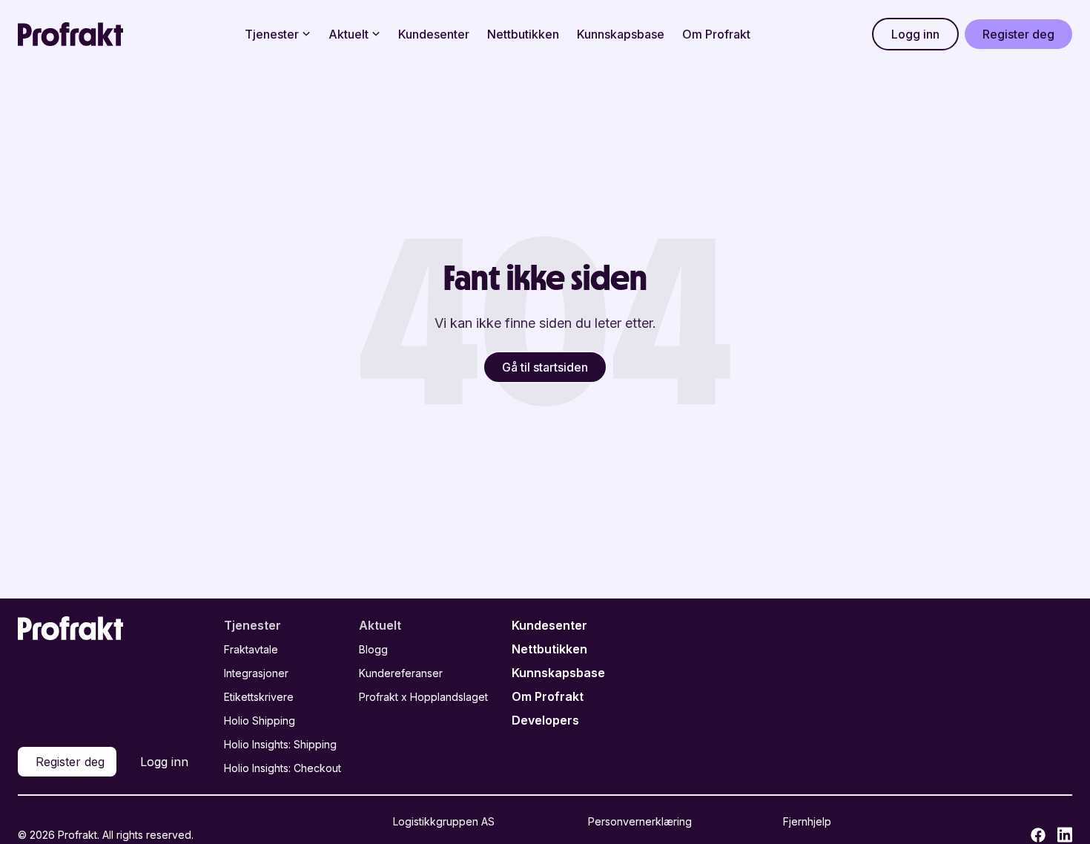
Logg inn (915, 34)
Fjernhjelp (807, 821)
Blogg (373, 649)
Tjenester (272, 34)
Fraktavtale (251, 649)
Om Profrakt (716, 34)
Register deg (1018, 34)
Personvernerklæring (640, 821)
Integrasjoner (256, 673)
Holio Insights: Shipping (280, 744)
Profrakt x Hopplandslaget (423, 696)
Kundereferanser (401, 673)
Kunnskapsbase (620, 34)
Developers (545, 720)
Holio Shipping (259, 720)
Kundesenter (433, 34)
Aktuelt (348, 34)
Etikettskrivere (259, 696)
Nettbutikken (523, 34)
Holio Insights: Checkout (282, 768)
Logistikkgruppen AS (444, 821)
